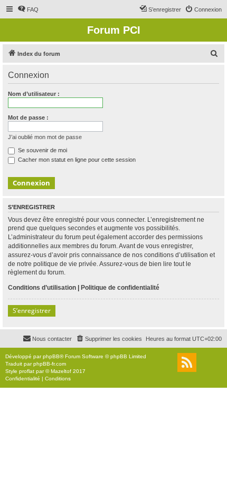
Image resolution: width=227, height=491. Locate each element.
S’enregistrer (32, 310)
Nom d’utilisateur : (34, 94)
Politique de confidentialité (120, 287)
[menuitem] (28, 9)
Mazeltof (61, 371)
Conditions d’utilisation (42, 287)
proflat (26, 371)
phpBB (51, 356)
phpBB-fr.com (49, 364)
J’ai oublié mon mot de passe (45, 137)
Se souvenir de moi (41, 150)
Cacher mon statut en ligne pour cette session (76, 159)
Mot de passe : (28, 117)
